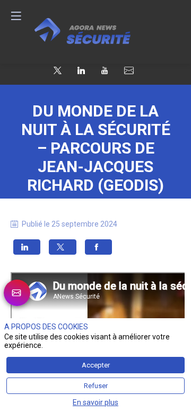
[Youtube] (104, 70)
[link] (17, 293)
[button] (26, 247)
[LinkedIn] (81, 70)
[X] (58, 70)
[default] (129, 70)
